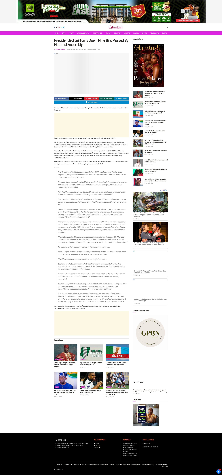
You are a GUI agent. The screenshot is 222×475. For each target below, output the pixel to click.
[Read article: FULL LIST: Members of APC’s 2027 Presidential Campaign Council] (117, 352)
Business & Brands (83, 33)
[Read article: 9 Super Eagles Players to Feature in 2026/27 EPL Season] (91, 380)
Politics (136, 33)
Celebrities (58, 359)
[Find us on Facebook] (54, 27)
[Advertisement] (91, 125)
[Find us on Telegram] (63, 27)
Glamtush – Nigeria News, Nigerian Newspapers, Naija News (125, 464)
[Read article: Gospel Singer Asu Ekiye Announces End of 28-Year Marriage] (138, 163)
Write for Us (165, 466)
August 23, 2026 (58, 369)
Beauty (71, 33)
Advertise (97, 445)
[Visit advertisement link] (111, 11)
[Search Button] (167, 27)
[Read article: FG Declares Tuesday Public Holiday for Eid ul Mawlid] (138, 153)
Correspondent (60, 49)
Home (56, 33)
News (63, 33)
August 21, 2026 (84, 394)
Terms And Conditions (161, 464)
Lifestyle (127, 33)
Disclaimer (80, 464)
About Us (96, 443)
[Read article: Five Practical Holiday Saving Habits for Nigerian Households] (138, 172)
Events (164, 33)
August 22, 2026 (110, 367)
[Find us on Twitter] (56, 27)
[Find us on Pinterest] (59, 27)
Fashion (108, 33)
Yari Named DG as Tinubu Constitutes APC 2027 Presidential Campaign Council (65, 392)
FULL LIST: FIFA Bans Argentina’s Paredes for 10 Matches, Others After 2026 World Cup (117, 392)
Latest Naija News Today (148, 464)
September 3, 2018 (72, 49)
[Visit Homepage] (115, 27)
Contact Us (97, 447)
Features (117, 33)
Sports (144, 33)
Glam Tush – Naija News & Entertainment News (96, 464)
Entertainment (98, 33)
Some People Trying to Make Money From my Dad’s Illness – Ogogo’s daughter (64, 364)
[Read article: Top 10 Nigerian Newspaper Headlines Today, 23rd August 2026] (91, 352)
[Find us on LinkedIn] (61, 27)
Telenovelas (154, 33)
